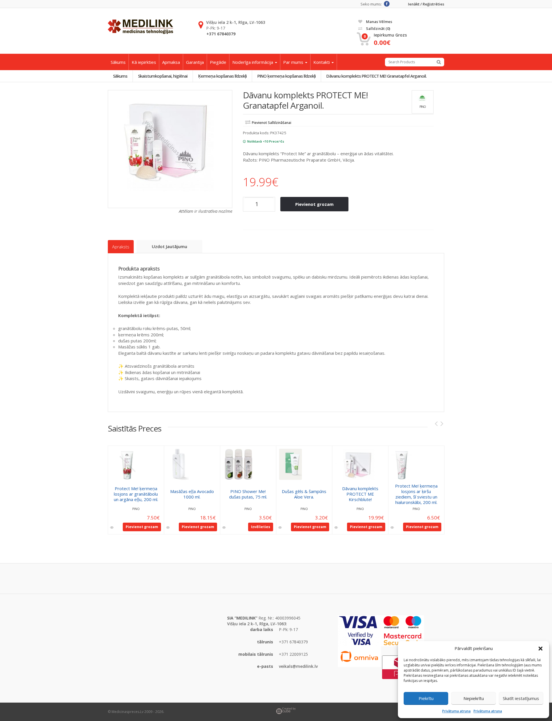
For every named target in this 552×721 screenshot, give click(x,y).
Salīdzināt (377, 28)
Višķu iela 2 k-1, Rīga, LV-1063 (235, 22)
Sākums (118, 62)
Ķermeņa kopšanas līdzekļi (222, 76)
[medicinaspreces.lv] (140, 27)
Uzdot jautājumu (169, 246)
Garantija (195, 62)
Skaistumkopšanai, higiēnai (162, 76)
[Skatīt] (112, 527)
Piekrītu (426, 698)
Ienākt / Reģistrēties (426, 4)
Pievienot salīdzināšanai (271, 122)
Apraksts (120, 247)
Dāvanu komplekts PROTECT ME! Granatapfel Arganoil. (376, 76)
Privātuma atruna (456, 711)
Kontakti (322, 62)
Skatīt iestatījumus (521, 698)
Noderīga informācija (253, 62)
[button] (540, 648)
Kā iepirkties (144, 62)
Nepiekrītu (473, 698)
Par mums (293, 62)
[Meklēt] (438, 62)
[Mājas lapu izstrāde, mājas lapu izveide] (360, 710)
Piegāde (218, 62)
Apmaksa (171, 62)
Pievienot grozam (314, 204)
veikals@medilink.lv (298, 666)
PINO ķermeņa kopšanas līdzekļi (286, 76)
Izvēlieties (260, 526)
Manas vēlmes (378, 21)
